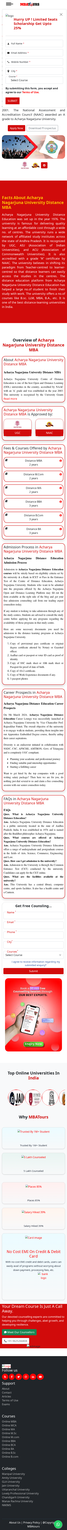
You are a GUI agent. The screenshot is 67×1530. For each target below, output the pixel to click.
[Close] (61, 14)
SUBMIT (12, 101)
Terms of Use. (30, 92)
